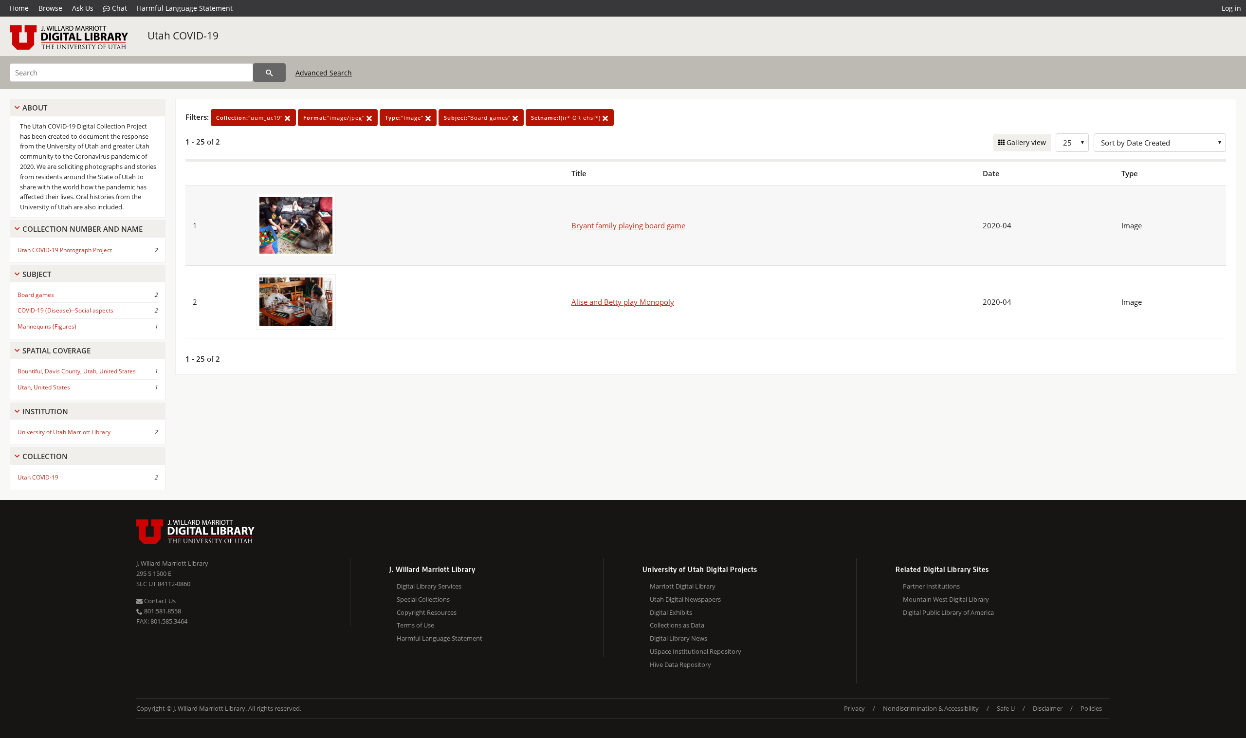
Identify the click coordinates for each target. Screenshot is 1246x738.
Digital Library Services (429, 586)
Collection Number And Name (82, 229)
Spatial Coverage (56, 350)
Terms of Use (415, 625)
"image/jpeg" (334, 117)
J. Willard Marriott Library (172, 563)
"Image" (405, 117)
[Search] (269, 72)
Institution (45, 411)
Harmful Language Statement (185, 8)
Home (19, 8)
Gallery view (1025, 142)
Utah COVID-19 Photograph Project (65, 250)
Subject (36, 274)
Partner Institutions (931, 586)
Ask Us (82, 8)
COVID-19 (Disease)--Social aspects (65, 310)
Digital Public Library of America (948, 612)
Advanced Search (323, 72)
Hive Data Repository (680, 664)
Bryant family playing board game (628, 225)
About (34, 107)
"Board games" (478, 117)
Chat (118, 8)
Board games (36, 295)
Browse (50, 8)
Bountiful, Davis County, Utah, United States (77, 371)
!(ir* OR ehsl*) (567, 117)
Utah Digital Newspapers (685, 599)
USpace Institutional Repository (695, 651)
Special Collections (423, 599)
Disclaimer (1048, 708)
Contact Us (159, 600)
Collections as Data (677, 625)
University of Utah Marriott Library (64, 432)
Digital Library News (678, 638)
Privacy (854, 708)
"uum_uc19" (250, 117)
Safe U (1006, 708)
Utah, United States (44, 387)
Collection (45, 456)
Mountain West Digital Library (946, 599)
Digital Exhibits (671, 612)
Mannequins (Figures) (47, 326)
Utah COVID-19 (183, 35)
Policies (1091, 708)
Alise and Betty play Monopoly (622, 302)
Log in (1231, 8)
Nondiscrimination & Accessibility (931, 708)
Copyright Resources (427, 612)
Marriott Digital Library (682, 586)
